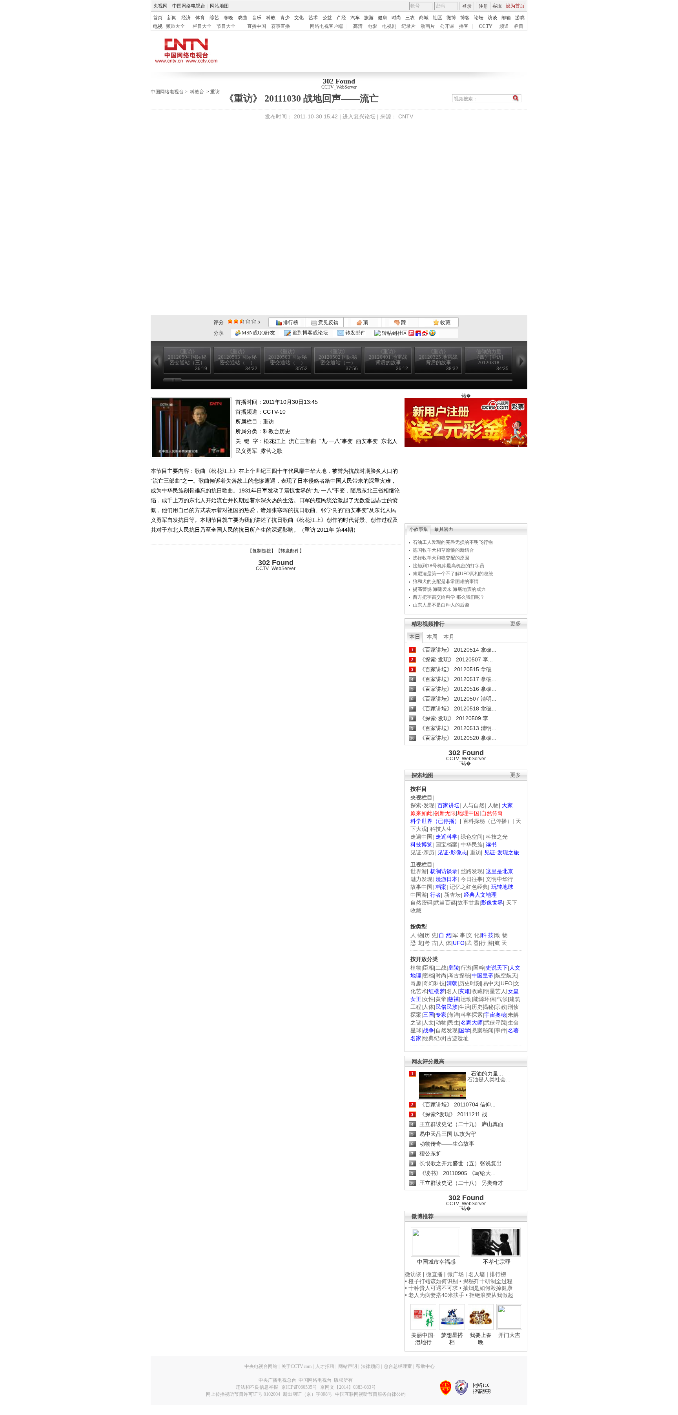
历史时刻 (470, 983)
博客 (465, 17)
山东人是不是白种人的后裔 (441, 605)
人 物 (416, 935)
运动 (466, 999)
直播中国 (256, 26)
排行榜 (290, 322)
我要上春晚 (481, 1338)
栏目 (518, 26)
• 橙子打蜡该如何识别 (431, 1281)
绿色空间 (472, 837)
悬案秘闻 (483, 1030)
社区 (437, 17)
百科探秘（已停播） (487, 821)
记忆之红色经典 (469, 887)
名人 (452, 991)
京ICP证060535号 (299, 1387)
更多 (515, 624)
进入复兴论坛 (359, 116)
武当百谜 (445, 902)
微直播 (434, 1274)
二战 (441, 968)
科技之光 (497, 837)
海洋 (453, 1015)
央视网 (160, 6)
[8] (248, 321)
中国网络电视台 (188, 6)
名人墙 (476, 1274)
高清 (358, 26)
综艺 (214, 17)
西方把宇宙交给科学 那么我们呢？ (449, 597)
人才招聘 (324, 1366)
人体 (428, 1007)
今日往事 (472, 879)
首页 (157, 17)
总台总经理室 (398, 1366)
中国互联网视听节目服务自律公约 (370, 1394)
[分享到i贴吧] (418, 333)
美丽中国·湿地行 (423, 1338)
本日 (414, 637)
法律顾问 (370, 1366)
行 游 (486, 943)
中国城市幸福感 (436, 1262)
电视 (157, 26)
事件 (500, 1030)
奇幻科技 (434, 983)
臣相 (428, 968)
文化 (299, 17)
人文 (428, 1022)
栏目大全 (202, 26)
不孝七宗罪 (496, 1262)
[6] (242, 321)
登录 (467, 6)
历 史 (431, 935)
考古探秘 (459, 975)
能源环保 (484, 999)
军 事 (459, 935)
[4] (236, 321)
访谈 (492, 17)
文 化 (473, 935)
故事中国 (421, 887)
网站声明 (347, 1366)
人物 (493, 805)
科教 (270, 17)
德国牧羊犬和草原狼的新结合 (443, 550)
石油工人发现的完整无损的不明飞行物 (453, 542)
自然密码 (421, 902)
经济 (186, 17)
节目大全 (226, 26)
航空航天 (506, 975)
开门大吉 (509, 1335)
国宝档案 (446, 844)
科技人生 (441, 829)
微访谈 (413, 1274)
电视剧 (389, 26)
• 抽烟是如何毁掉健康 (485, 1288)
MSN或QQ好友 (258, 333)
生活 (464, 1007)
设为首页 (515, 6)
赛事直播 (280, 26)
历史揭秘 (483, 1007)
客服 (497, 6)
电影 (372, 26)
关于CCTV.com (296, 1366)
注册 (483, 6)
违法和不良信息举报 (257, 1387)
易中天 (491, 983)
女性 (428, 999)
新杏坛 (452, 895)
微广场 (455, 1274)
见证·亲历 (422, 852)
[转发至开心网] (411, 333)
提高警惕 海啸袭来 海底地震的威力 (449, 589)
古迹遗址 (457, 1038)
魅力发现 (421, 879)
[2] (230, 321)
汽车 (355, 17)
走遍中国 (421, 837)
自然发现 (446, 1030)
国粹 (478, 968)
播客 (463, 26)
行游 (466, 968)
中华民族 (472, 844)
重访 (215, 91)
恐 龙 (416, 943)
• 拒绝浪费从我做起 (489, 1295)
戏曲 (242, 17)
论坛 (478, 17)
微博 (451, 17)
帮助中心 (425, 1366)
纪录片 (408, 26)
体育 (200, 17)
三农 (410, 17)
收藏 (444, 322)
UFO (506, 983)
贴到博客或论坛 (309, 333)
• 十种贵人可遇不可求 (432, 1288)
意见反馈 (327, 322)
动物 (441, 1022)
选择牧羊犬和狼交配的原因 (441, 558)
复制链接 (261, 551)
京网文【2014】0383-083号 (348, 1387)
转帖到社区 (394, 333)
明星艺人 (495, 991)
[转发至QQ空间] (432, 333)
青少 (285, 17)
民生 (453, 1022)
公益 (327, 17)
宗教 (500, 1007)
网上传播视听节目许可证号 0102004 (243, 1394)
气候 (502, 999)
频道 (504, 26)
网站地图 (219, 6)
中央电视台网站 (260, 1366)
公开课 (447, 26)
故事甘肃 (468, 902)
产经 (341, 17)
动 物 (501, 935)
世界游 (418, 871)
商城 (423, 17)
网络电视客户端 (326, 26)
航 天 (500, 943)
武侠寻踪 (495, 1022)
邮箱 (506, 17)
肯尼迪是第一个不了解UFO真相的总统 (453, 573)
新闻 (172, 17)
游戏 (520, 17)
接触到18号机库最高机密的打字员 (448, 566)
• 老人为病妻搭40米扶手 (434, 1295)
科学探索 (472, 1015)
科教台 (197, 91)
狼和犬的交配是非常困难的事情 (446, 581)
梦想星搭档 (452, 1338)
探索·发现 (422, 805)
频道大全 (175, 26)
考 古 (431, 943)
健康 (382, 17)
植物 (415, 968)
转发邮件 (355, 333)
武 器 (472, 943)
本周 (431, 637)
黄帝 (441, 999)
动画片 (428, 26)
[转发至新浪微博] (425, 333)
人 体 (445, 943)
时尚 (396, 17)
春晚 (228, 17)
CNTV (405, 116)
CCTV (485, 26)
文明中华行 (499, 879)
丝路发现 (472, 871)
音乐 (256, 17)
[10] (254, 321)
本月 (448, 637)
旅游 (369, 17)
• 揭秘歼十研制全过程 (485, 1281)
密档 (428, 975)
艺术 (313, 17)
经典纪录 (434, 1038)
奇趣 (415, 983)
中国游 (418, 895)
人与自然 (474, 805)
